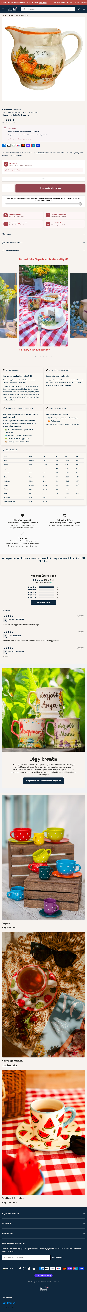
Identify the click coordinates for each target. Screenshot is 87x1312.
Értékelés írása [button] (43, 602)
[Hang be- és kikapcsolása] (64, 343)
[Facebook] (19, 1268)
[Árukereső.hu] (9, 1304)
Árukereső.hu (9, 1307)
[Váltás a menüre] (3, 9)
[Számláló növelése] (12, 188)
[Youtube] (33, 1268)
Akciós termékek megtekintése (19, 139)
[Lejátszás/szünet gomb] (23, 269)
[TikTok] (29, 1268)
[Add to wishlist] (43, 179)
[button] (48, 9)
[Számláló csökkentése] (4, 188)
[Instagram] (24, 1268)
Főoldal (4, 15)
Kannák (10, 15)
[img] (8, 616)
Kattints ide (40, 153)
